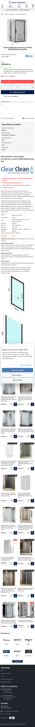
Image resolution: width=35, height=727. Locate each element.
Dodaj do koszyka (19, 92)
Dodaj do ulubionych (8, 118)
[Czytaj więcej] (17, 661)
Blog (2, 670)
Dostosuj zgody (16, 375)
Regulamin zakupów (6, 673)
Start (2, 14)
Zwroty (3, 676)
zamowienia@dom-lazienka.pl (10, 711)
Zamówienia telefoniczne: (17, 10)
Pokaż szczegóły (25, 365)
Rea (7, 56)
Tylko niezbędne (17, 380)
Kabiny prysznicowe (10, 14)
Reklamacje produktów (6, 679)
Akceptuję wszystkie (17, 370)
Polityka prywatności (6, 682)
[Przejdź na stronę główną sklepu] (17, 2)
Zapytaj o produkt (29, 118)
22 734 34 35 (6, 714)
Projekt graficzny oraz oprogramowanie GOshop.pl (13, 724)
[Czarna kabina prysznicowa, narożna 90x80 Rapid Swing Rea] (17, 30)
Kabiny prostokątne (21, 14)
